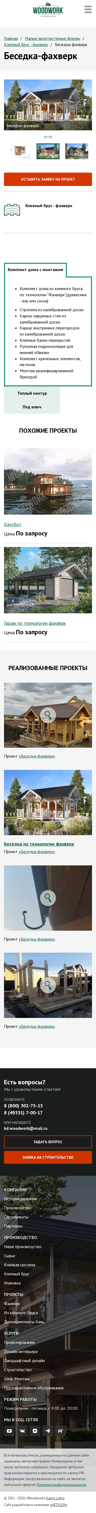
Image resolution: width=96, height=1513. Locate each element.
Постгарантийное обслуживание (34, 1387)
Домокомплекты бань (24, 1321)
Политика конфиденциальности (61, 1484)
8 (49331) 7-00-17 (23, 1112)
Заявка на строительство (48, 1157)
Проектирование (19, 1342)
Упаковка (12, 1283)
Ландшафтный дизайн (24, 1360)
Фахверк (12, 1303)
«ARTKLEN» (58, 1505)
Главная (11, 38)
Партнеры (13, 1226)
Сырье (9, 1255)
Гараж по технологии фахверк (35, 623)
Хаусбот (12, 524)
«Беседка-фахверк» (37, 756)
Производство (17, 1207)
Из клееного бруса (21, 1312)
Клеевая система (19, 1264)
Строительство (18, 1369)
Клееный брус (16, 1273)
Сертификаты (16, 1216)
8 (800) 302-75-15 (23, 1106)
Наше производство (23, 1246)
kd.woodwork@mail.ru (25, 1128)
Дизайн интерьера (21, 1351)
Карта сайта (55, 1498)
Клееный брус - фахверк (26, 44)
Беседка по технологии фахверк (39, 844)
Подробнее (48, 802)
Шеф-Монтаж (17, 1378)
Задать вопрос (48, 1141)
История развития (20, 1198)
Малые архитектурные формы (52, 38)
